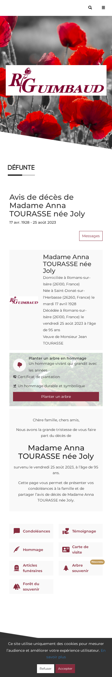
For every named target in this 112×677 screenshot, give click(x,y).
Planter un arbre (56, 396)
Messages (91, 236)
